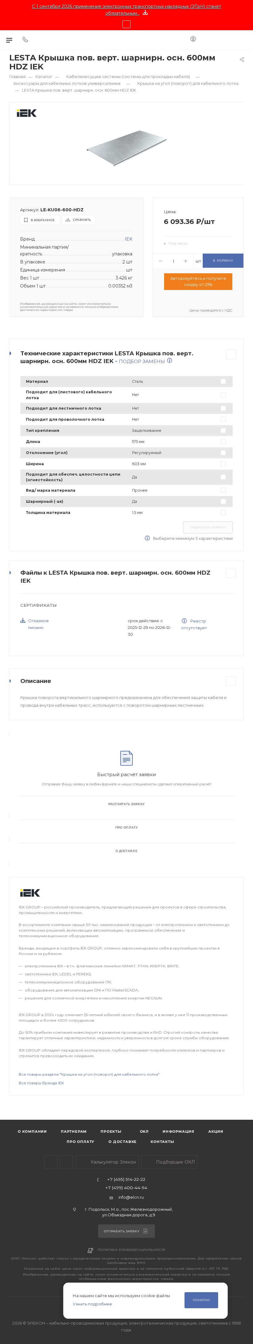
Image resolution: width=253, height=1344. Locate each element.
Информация (178, 1131)
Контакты (162, 1141)
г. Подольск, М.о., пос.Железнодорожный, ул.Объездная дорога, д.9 (129, 1212)
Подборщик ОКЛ (175, 1162)
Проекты (111, 1131)
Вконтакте (66, 1161)
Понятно (201, 1300)
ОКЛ (144, 1131)
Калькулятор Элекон (112, 1162)
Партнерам (74, 1131)
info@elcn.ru (131, 1197)
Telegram (50, 1161)
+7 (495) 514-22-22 (126, 1179)
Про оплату (126, 827)
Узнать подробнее (92, 1303)
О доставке (127, 851)
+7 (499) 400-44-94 (126, 1188)
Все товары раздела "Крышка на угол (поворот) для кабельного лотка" (89, 1074)
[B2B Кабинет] (193, 39)
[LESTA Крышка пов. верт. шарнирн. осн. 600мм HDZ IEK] (127, 148)
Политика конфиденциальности (131, 1250)
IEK (128, 239)
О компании (32, 1131)
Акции (215, 1131)
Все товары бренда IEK (41, 1083)
